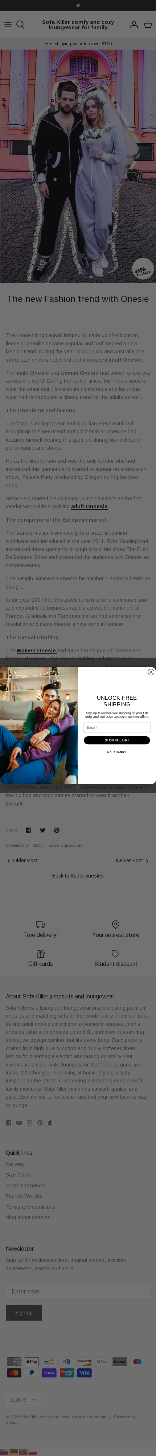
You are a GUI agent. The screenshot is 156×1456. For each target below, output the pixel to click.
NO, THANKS (116, 752)
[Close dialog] (151, 672)
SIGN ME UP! (117, 740)
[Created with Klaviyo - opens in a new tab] (77, 786)
